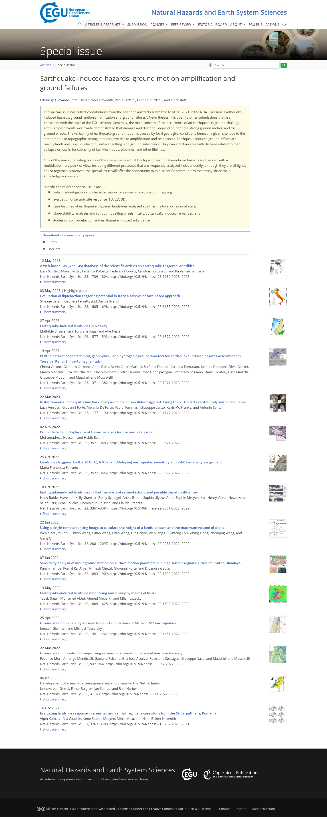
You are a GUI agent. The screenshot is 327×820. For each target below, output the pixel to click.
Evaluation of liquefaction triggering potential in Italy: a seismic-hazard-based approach (110, 296)
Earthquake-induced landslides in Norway (73, 326)
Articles (45, 65)
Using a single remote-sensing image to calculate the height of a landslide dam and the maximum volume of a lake (132, 527)
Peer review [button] (181, 24)
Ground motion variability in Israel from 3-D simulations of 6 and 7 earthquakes (108, 623)
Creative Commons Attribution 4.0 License (180, 809)
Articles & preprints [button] (103, 24)
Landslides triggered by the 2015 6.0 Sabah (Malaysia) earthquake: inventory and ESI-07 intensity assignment (131, 462)
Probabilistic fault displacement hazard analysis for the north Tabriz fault (98, 432)
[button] (210, 65)
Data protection (263, 809)
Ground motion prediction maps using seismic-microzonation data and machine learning (111, 653)
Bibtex (52, 242)
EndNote (54, 249)
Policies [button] (158, 24)
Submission (137, 24)
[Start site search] (284, 65)
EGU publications (263, 24)
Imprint (241, 809)
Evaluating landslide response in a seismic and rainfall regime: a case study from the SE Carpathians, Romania (128, 713)
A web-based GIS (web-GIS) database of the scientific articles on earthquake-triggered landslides (117, 266)
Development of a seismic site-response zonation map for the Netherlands (100, 683)
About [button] (236, 24)
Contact (224, 809)
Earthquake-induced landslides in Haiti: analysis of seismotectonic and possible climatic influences (119, 492)
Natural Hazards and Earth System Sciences (219, 12)
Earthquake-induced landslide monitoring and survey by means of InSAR (98, 593)
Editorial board (212, 24)
